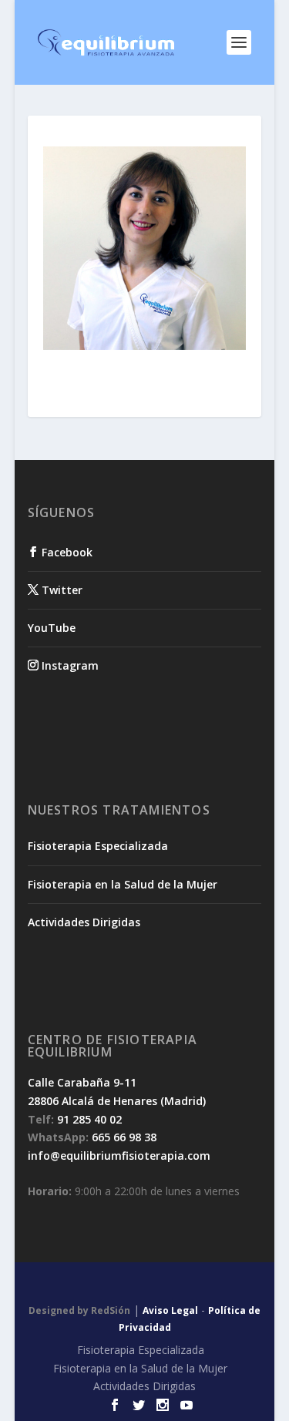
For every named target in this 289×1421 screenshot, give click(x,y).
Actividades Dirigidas (84, 922)
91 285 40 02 (89, 1119)
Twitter (60, 590)
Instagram (69, 665)
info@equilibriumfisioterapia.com (119, 1155)
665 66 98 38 (124, 1137)
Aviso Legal (170, 1310)
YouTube (52, 627)
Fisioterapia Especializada (98, 845)
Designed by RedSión (79, 1310)
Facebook (65, 552)
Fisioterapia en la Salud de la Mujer (122, 884)
